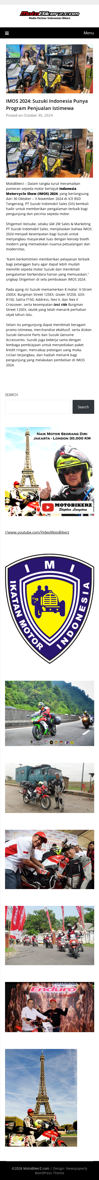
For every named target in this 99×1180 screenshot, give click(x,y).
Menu (89, 33)
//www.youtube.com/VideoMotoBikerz (37, 532)
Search (11, 394)
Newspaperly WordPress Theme (61, 1170)
